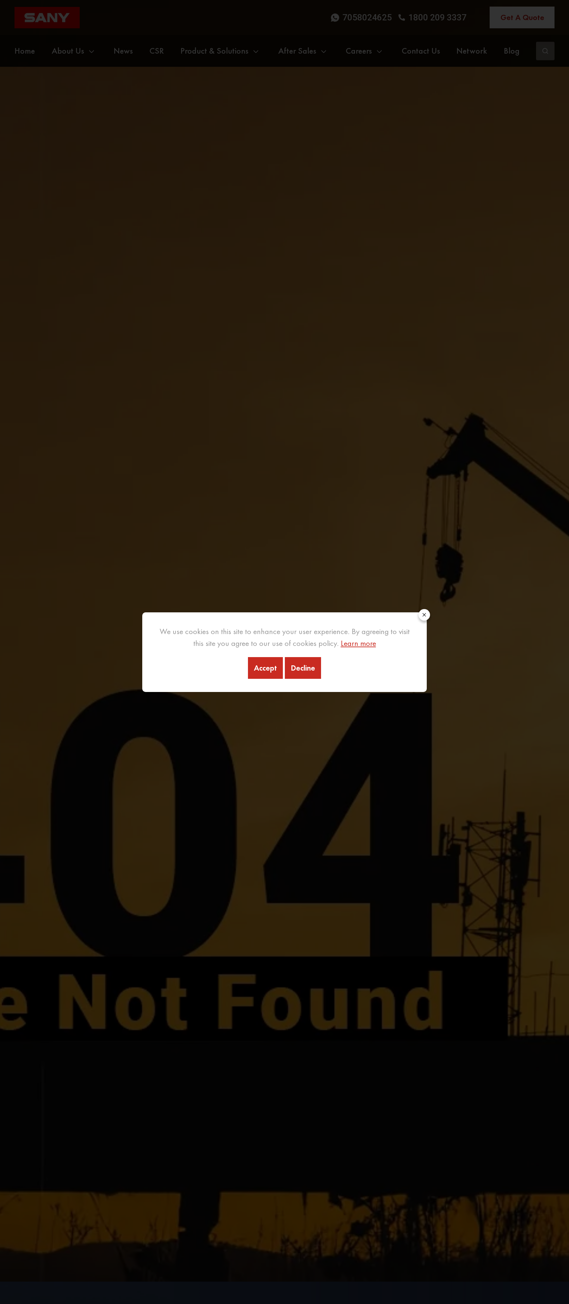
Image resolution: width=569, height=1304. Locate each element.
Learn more (358, 643)
